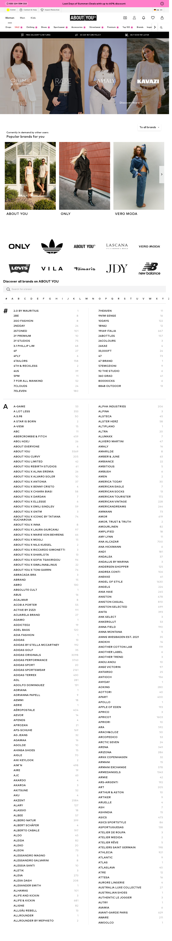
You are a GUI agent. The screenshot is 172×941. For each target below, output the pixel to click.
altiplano (130, 426)
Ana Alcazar (130, 541)
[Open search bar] (160, 27)
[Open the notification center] (144, 18)
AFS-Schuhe (46, 730)
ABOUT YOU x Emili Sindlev (46, 506)
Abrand (46, 579)
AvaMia (130, 907)
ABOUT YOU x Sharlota (46, 554)
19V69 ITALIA (130, 330)
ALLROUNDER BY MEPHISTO (46, 920)
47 (130, 355)
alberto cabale (46, 830)
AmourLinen (130, 526)
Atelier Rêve (130, 842)
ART (130, 787)
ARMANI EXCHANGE (130, 767)
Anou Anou (130, 661)
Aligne (46, 905)
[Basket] (162, 18)
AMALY (130, 446)
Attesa (130, 877)
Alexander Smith (46, 885)
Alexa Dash (46, 880)
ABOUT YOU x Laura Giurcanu (46, 529)
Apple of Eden (130, 707)
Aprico (130, 712)
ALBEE (46, 815)
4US (46, 371)
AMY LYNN (130, 536)
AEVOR (46, 715)
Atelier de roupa (130, 832)
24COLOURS (130, 340)
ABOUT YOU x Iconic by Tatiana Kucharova (46, 518)
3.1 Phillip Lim (46, 345)
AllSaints (46, 925)
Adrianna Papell (46, 695)
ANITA (130, 611)
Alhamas (46, 890)
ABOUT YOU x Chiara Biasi (46, 491)
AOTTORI (130, 692)
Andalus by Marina (130, 561)
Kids (33, 17)
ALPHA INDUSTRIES (130, 406)
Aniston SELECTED (130, 606)
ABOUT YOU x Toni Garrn (46, 569)
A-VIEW (46, 426)
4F (46, 350)
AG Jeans (46, 735)
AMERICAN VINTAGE (130, 501)
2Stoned (46, 330)
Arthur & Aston (130, 792)
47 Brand (130, 360)
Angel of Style (130, 581)
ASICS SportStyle (130, 822)
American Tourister (130, 496)
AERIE (46, 705)
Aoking (130, 687)
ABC (46, 431)
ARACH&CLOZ (130, 732)
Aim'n (46, 765)
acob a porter (46, 604)
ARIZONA (130, 752)
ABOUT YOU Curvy (46, 456)
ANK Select (130, 616)
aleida (46, 840)
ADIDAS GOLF (46, 650)
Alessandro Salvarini (46, 860)
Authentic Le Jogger (130, 897)
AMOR (130, 516)
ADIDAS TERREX (46, 675)
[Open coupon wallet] (125, 18)
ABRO (46, 584)
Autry (130, 902)
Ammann (130, 511)
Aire (46, 770)
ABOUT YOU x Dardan (46, 496)
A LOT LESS (46, 411)
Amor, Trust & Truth (130, 521)
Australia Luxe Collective (130, 887)
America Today (130, 481)
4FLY (46, 355)
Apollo (130, 702)
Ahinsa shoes (46, 750)
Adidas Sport (46, 665)
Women (9, 17)
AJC (46, 775)
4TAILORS (46, 360)
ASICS (130, 817)
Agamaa (46, 740)
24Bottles (130, 335)
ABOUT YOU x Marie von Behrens (46, 534)
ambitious (130, 466)
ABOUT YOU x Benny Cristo (46, 486)
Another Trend (130, 657)
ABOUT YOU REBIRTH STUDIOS (46, 466)
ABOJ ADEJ (46, 441)
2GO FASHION (46, 320)
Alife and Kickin (46, 895)
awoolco (130, 922)
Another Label (130, 652)
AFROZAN (46, 725)
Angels (130, 586)
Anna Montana (130, 631)
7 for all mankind (46, 380)
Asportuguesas (130, 827)
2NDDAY (46, 325)
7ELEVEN (46, 390)
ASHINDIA (130, 812)
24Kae (130, 345)
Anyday (130, 682)
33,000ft (130, 350)
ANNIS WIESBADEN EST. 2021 (130, 637)
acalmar (46, 599)
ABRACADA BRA (46, 574)
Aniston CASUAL (130, 601)
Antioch (130, 677)
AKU (46, 795)
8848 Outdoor (130, 386)
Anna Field (130, 626)
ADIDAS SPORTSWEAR (46, 670)
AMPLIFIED (130, 531)
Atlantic (130, 857)
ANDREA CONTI (130, 571)
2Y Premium (46, 335)
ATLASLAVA (130, 867)
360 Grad (130, 375)
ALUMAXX (130, 436)
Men (22, 17)
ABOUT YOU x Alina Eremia (46, 471)
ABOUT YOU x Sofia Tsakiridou (46, 559)
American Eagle (130, 486)
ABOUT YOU (46, 451)
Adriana (46, 690)
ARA (130, 727)
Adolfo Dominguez (46, 685)
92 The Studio (130, 371)
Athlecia (130, 852)
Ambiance (130, 461)
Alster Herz (130, 421)
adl (46, 680)
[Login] (134, 18)
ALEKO (46, 845)
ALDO (46, 835)
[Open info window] (162, 4)
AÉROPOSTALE (46, 710)
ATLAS (130, 862)
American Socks (130, 491)
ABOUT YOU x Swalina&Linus (46, 564)
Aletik (46, 870)
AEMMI (46, 700)
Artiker (130, 797)
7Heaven (130, 310)
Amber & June (130, 456)
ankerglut (130, 621)
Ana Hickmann (130, 546)
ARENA (130, 747)
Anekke (130, 576)
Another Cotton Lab (130, 646)
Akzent (46, 800)
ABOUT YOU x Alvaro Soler (46, 476)
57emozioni (130, 365)
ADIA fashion (46, 635)
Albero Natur (46, 820)
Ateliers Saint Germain (130, 847)
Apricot (130, 717)
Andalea (130, 556)
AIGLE (46, 755)
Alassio (46, 810)
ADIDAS (46, 640)
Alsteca (130, 416)
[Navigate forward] (154, 27)
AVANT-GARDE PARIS (130, 912)
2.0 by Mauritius (46, 310)
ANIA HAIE (130, 591)
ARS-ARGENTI (130, 782)
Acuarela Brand (46, 614)
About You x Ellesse (46, 501)
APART (130, 697)
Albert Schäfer (46, 825)
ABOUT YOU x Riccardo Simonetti (46, 549)
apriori (130, 722)
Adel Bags (46, 629)
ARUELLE (130, 802)
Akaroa (46, 785)
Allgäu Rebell (46, 910)
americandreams (130, 506)
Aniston (130, 596)
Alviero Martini (130, 441)
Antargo (130, 672)
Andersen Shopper (130, 566)
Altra (130, 431)
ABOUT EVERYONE (46, 446)
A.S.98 (46, 416)
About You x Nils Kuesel (46, 544)
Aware (130, 917)
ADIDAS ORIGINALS (46, 655)
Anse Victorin (130, 667)
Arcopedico (130, 737)
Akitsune (46, 790)
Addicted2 (46, 625)
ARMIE (130, 777)
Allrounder (46, 915)
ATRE (130, 872)
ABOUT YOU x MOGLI (46, 539)
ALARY (46, 805)
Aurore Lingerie (130, 882)
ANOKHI (130, 641)
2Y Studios (46, 340)
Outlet (13, 10)
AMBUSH (130, 471)
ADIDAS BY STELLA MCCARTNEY (46, 644)
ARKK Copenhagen (130, 757)
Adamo (46, 619)
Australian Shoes (130, 892)
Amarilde (130, 451)
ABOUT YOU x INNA (46, 524)
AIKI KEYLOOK (46, 760)
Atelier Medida (130, 837)
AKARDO (46, 780)
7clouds (46, 386)
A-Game (46, 406)
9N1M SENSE (130, 315)
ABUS (46, 594)
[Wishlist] (153, 18)
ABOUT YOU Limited (46, 461)
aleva (46, 875)
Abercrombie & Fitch (46, 436)
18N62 (130, 325)
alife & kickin (46, 900)
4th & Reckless (46, 365)
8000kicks (130, 380)
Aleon (46, 850)
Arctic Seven (130, 742)
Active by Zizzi (46, 610)
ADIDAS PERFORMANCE (46, 659)
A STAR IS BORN (46, 421)
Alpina (130, 411)
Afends (46, 720)
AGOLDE (46, 745)
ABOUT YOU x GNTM (46, 511)
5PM (46, 375)
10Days (130, 320)
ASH (130, 807)
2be (46, 315)
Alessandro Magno (46, 855)
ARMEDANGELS (130, 772)
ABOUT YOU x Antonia (46, 481)
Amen (130, 476)
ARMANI (130, 762)
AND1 (130, 551)
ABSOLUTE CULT (46, 589)
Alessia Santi (46, 865)
